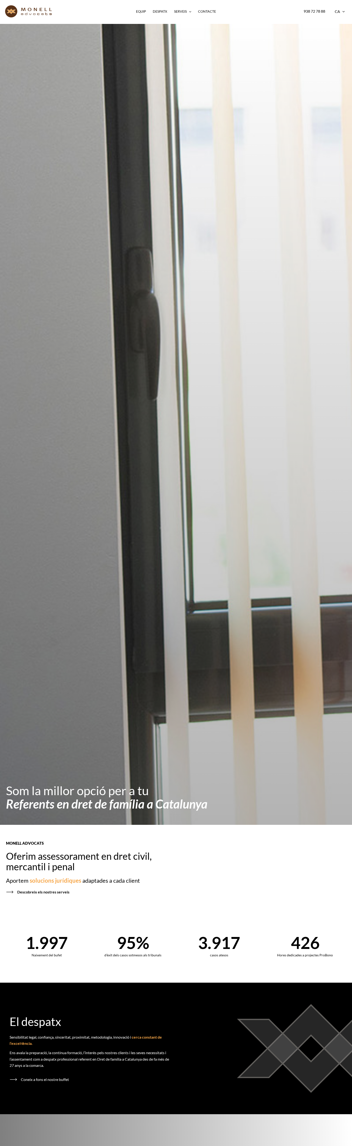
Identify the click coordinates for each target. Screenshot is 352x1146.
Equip (141, 11)
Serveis (180, 11)
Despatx (160, 11)
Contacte (207, 11)
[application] (189, 11)
